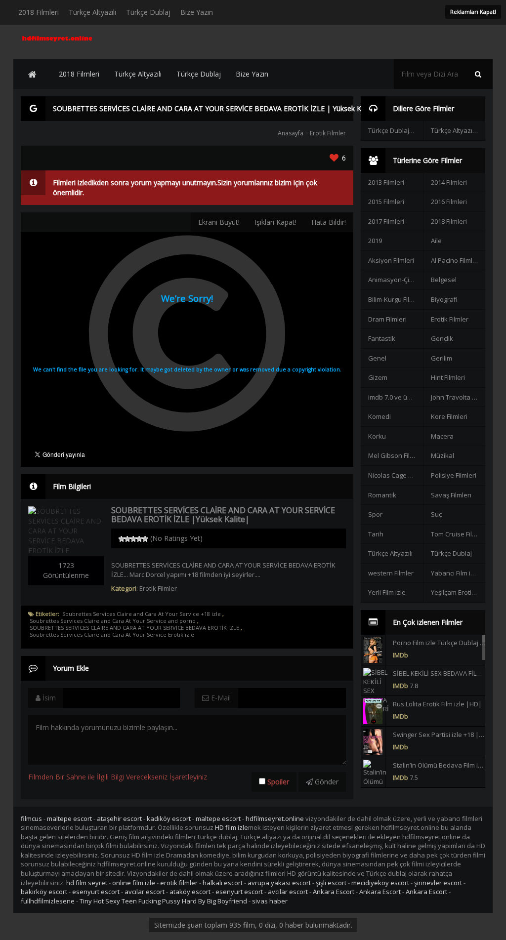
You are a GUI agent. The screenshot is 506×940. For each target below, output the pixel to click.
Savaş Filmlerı (451, 494)
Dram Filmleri (387, 319)
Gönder (325, 781)
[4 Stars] (139, 539)
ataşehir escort (119, 818)
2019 (375, 240)
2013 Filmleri (386, 182)
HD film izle (231, 827)
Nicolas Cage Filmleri (395, 475)
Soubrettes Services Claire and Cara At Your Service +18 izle (141, 614)
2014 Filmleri (449, 182)
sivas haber (270, 901)
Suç (436, 514)
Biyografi (444, 299)
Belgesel (444, 279)
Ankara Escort (333, 891)
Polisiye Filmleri (453, 475)
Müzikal (442, 455)
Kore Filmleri (449, 416)
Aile (436, 240)
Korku (377, 436)
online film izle (133, 882)
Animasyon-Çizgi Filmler (395, 279)
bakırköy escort (44, 891)
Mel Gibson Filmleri (395, 455)
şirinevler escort (438, 882)
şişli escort (331, 882)
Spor (375, 514)
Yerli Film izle (387, 592)
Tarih (375, 534)
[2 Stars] (127, 539)
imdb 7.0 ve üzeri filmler (395, 397)
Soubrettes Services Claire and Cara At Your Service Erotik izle (112, 634)
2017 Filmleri (386, 221)
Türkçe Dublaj (148, 12)
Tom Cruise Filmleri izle (458, 534)
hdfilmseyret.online (275, 818)
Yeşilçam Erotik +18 (458, 592)
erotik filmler (179, 882)
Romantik (382, 494)
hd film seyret (86, 882)
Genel (377, 358)
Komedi (379, 416)
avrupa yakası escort (279, 882)
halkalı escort (223, 882)
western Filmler (391, 573)
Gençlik (442, 338)
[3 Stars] (133, 539)
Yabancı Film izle (455, 573)
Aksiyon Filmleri (391, 260)
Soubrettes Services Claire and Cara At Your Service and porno (113, 620)
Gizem (377, 377)
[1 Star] (122, 539)
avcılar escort (145, 891)
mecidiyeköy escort (380, 882)
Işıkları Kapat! (275, 222)
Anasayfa (290, 133)
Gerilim (441, 358)
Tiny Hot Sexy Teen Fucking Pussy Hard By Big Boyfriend (163, 901)
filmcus (31, 818)
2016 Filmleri (449, 201)
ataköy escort (190, 891)
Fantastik (381, 338)
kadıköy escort (169, 818)
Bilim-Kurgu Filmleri (395, 299)
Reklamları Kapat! (473, 11)
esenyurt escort (96, 891)
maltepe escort (69, 818)
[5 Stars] (145, 539)
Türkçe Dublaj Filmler (395, 130)
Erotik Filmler (328, 133)
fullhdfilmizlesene (48, 901)
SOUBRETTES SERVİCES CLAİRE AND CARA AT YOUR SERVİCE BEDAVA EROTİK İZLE (134, 627)
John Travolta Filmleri (458, 397)
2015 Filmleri (386, 201)
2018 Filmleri (38, 12)
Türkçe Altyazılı (92, 12)
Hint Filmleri (448, 377)
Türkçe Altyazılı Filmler (458, 130)
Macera (442, 436)
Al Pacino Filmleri (455, 260)
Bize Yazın (196, 12)
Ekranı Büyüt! (219, 222)
